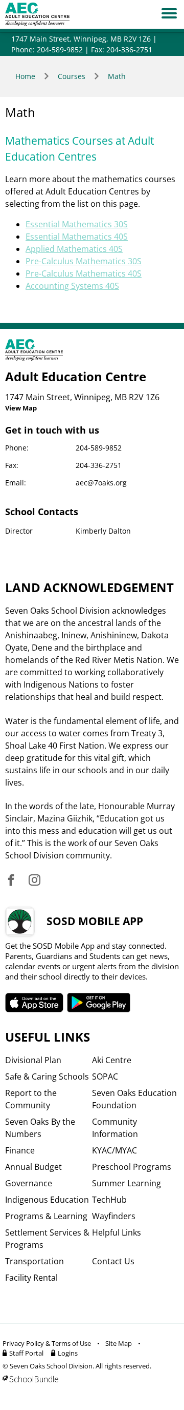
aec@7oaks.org (101, 482)
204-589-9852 (99, 448)
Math (117, 76)
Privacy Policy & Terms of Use (47, 1343)
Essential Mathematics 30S (77, 224)
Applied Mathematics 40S (74, 248)
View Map (21, 408)
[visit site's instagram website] (34, 881)
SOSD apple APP (34, 1002)
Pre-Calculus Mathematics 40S (84, 273)
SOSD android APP (98, 1002)
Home (25, 76)
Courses (71, 76)
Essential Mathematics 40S (77, 236)
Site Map (118, 1343)
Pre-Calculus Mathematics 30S (84, 261)
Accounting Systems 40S (72, 285)
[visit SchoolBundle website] (89, 1379)
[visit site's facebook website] (11, 881)
